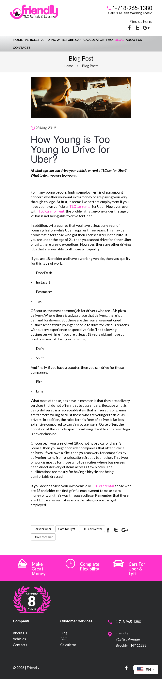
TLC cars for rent (51, 211)
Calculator (93, 39)
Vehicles (32, 39)
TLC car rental (80, 206)
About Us (134, 39)
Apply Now (50, 39)
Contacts (21, 47)
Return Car (71, 39)
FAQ (109, 39)
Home (18, 39)
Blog (119, 39)
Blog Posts (90, 66)
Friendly (33, 667)
